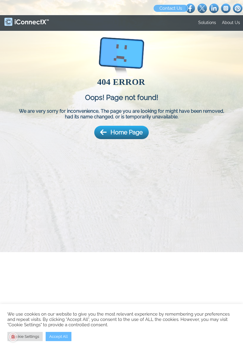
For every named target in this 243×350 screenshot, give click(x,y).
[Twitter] (202, 8)
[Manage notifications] (13, 337)
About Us (231, 22)
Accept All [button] (58, 336)
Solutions (207, 22)
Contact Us (170, 8)
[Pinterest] (237, 8)
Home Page (127, 132)
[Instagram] (225, 8)
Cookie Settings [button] (25, 336)
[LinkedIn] (214, 8)
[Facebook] (190, 8)
